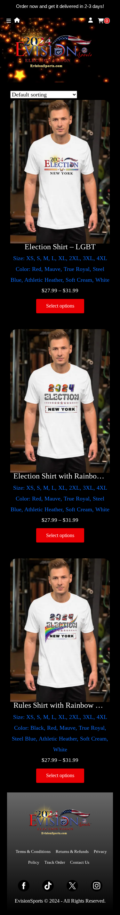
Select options (60, 306)
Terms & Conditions (33, 851)
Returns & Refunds (72, 851)
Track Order (54, 862)
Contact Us (79, 862)
